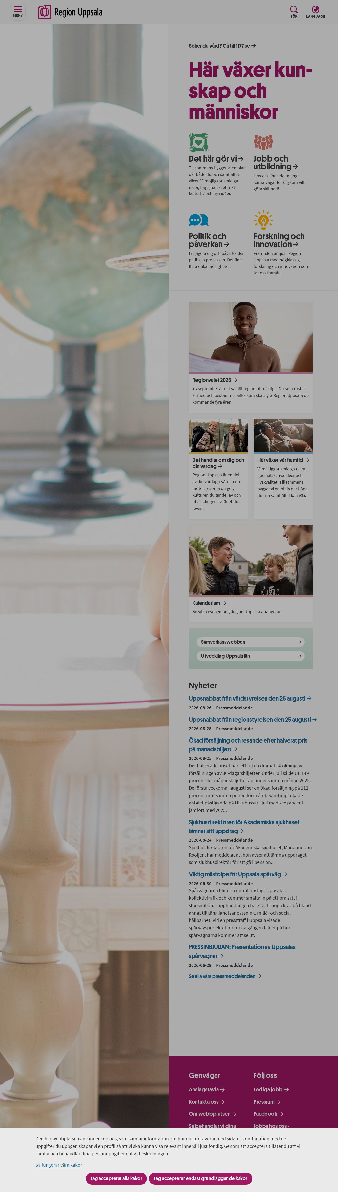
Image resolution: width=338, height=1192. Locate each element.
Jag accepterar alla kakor (116, 1178)
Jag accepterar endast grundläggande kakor (200, 1178)
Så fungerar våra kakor (58, 1165)
